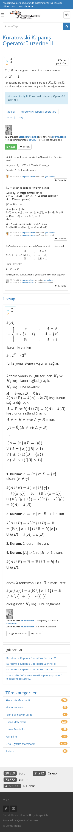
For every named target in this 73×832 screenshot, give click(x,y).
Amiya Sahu (42, 815)
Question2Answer (27, 820)
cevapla (62, 180)
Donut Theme (11, 815)
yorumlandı (50, 176)
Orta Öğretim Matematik (20, 744)
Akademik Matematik (17, 700)
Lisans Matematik (28, 136)
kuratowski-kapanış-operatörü (39, 111)
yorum (26, 146)
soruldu (32, 139)
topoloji (11, 111)
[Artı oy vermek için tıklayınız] (7, 60)
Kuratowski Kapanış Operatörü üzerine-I (30, 669)
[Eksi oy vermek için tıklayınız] (7, 64)
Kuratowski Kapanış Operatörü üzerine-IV (31, 658)
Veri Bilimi (11, 736)
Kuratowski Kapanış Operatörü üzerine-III (31, 663)
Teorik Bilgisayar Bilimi (18, 714)
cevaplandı (11, 623)
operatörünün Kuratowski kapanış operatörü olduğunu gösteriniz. (34, 676)
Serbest (10, 751)
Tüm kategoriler (21, 693)
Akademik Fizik (14, 707)
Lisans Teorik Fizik (16, 729)
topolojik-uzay (15, 117)
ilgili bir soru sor (18, 633)
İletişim (6, 799)
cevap (12, 146)
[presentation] (9, 70)
